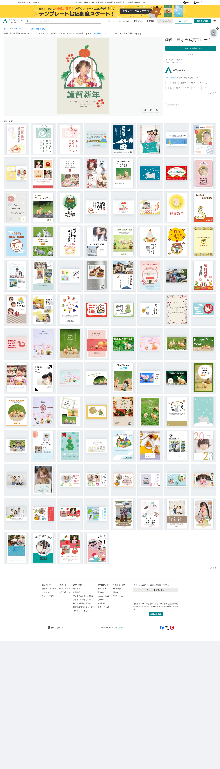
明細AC (116, 592)
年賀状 (178, 62)
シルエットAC (103, 596)
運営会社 (76, 588)
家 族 (170, 88)
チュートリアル (48, 596)
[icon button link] (214, 21)
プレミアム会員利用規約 (83, 596)
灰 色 (193, 83)
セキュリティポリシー (82, 611)
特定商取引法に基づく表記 (83, 607)
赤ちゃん (203, 83)
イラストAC (102, 588)
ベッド (196, 88)
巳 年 (187, 88)
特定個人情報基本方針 (82, 603)
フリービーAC (103, 607)
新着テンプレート (49, 588)
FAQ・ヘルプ (64, 588)
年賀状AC (101, 603)
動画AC (101, 600)
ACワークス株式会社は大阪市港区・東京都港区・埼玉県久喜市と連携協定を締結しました (111, 2)
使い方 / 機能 (124, 21)
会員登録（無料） (102, 33)
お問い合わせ (64, 592)
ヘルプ (199, 2)
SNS (187, 2)
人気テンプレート (49, 592)
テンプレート (108, 21)
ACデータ (117, 588)
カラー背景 (172, 83)
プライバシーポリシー (82, 600)
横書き (183, 83)
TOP (167, 77)
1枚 (204, 88)
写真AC (101, 592)
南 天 (178, 88)
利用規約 (76, 592)
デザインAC (118, 628)
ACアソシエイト (119, 596)
